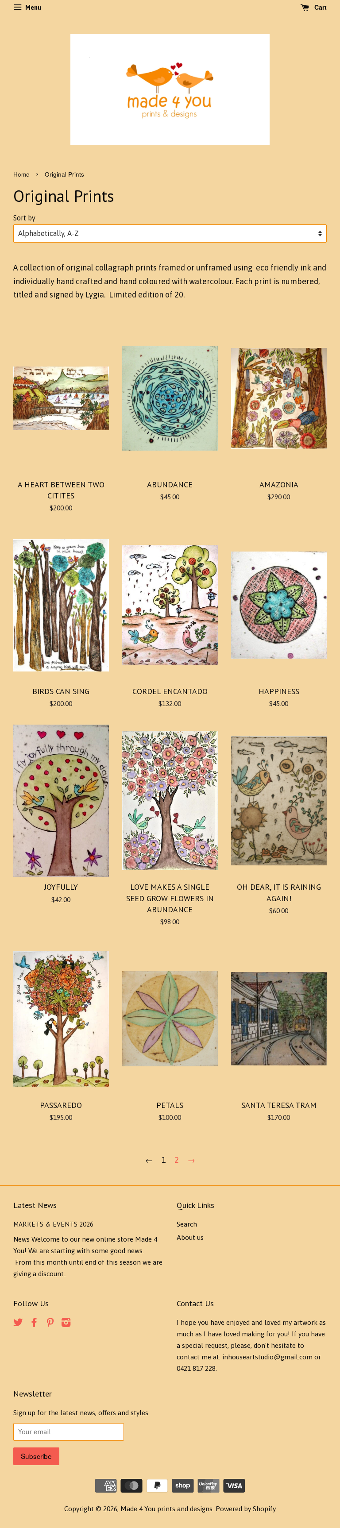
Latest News (35, 1205)
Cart (320, 7)
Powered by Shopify (246, 1509)
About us (190, 1237)
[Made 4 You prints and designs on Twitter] (18, 1323)
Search (187, 1224)
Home (21, 174)
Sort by (24, 218)
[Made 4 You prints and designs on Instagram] (66, 1323)
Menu (32, 7)
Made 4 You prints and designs (166, 1509)
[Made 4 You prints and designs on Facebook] (34, 1323)
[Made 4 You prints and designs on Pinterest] (50, 1323)
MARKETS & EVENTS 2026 (53, 1223)
